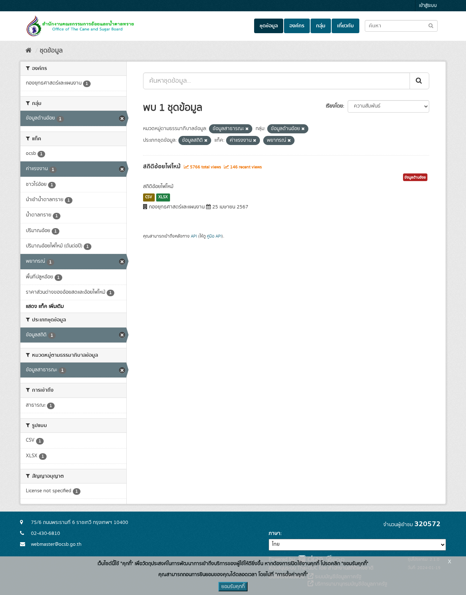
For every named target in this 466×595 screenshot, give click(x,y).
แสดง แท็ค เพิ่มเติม (45, 306)
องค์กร (296, 26)
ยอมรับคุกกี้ (233, 586)
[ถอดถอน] (247, 129)
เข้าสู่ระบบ (428, 5)
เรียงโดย (334, 106)
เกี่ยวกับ (345, 26)
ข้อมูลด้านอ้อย (415, 177)
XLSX (163, 197)
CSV (148, 197)
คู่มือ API (214, 236)
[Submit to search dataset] (431, 25)
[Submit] (419, 81)
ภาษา (274, 533)
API (194, 236)
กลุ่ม (320, 26)
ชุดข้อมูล (269, 26)
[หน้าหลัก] (28, 50)
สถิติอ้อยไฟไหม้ (162, 166)
